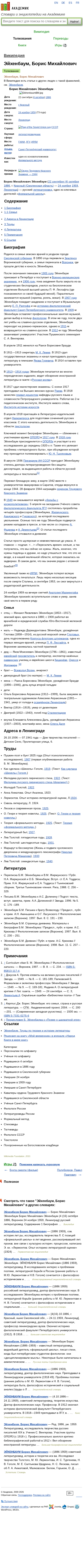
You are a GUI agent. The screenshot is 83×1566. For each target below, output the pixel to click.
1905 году (47, 273)
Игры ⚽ (61, 45)
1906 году (29, 281)
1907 (27, 759)
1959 (33, 112)
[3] (16, 565)
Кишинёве (61, 660)
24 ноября (24, 112)
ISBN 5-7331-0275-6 (16, 1015)
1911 (63, 326)
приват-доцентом (27, 394)
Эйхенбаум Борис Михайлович (25, 1211)
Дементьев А (12, 995)
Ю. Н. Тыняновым (60, 453)
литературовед (42, 189)
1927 (32, 832)
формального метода (30, 160)
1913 (9, 371)
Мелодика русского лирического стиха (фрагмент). (36, 782)
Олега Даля (57, 723)
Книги (22, 45)
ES (70, 3)
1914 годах (22, 371)
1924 (73, 797)
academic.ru (15, 6)
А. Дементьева (27, 529)
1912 (55, 330)
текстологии (22, 426)
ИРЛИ (34, 142)
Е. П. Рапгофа (21, 305)
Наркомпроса (20, 418)
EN (56, 3)
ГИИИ (21, 142)
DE (63, 3)
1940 (49, 861)
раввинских (11, 660)
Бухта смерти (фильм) (24, 1170)
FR (77, 3)
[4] (20, 664)
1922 (57, 778)
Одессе (73, 660)
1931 (51, 842)
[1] (38, 473)
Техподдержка (25, 1495)
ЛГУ (28, 142)
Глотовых (73, 634)
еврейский (10, 655)
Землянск (70, 258)
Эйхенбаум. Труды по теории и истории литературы (37, 1030)
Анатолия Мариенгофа (63, 592)
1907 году (70, 297)
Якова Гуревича (43, 360)
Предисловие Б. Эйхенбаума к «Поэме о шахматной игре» (43, 1019)
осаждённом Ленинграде (49, 702)
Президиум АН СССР (36, 460)
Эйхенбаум (16, 84)
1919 (47, 768)
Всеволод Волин (24, 670)
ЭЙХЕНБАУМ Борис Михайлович (26, 1286)
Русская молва (41, 379)
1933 (36, 856)
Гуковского (29, 516)
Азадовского (11, 516)
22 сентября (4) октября (63, 181)
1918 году (65, 437)
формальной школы (31, 193)
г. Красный (24, 105)
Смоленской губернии (18, 258)
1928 (49, 837)
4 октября (38, 97)
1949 (9, 500)
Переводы (60, 38)
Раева (58, 390)
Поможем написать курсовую (39, 1164)
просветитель (26, 655)
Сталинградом (56, 712)
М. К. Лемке (43, 352)
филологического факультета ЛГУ (25, 508)
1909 (71, 309)
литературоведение (29, 134)
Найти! (74, 21)
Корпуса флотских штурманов (49, 638)
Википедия (41, 31)
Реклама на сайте (42, 1495)
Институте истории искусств (21, 407)
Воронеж (67, 262)
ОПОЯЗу (47, 441)
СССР (54, 127)
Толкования (22, 38)
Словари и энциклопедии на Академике (33, 14)
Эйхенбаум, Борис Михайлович (25, 1258)
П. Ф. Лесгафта (56, 642)
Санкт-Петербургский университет (37, 149)
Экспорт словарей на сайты (14, 1506)
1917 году (48, 437)
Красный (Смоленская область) (34, 185)
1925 (45, 808)
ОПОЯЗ (35, 437)
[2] (38, 528)
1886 (48, 97)
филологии (39, 318)
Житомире (10, 665)
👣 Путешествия (9, 1501)
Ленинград (24, 120)
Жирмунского (59, 512)
